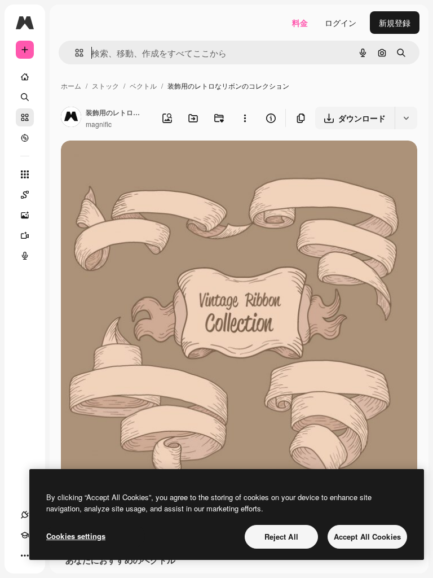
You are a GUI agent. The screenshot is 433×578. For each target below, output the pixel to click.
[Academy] (25, 535)
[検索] (25, 97)
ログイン (340, 22)
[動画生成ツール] (25, 235)
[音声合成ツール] (25, 256)
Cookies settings (75, 536)
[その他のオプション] (244, 118)
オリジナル (138, 162)
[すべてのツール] (25, 174)
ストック (105, 85)
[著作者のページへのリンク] (71, 118)
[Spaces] (25, 195)
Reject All (281, 536)
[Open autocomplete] (74, 53)
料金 (300, 22)
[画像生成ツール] (25, 215)
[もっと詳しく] (25, 138)
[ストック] (25, 117)
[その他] (25, 555)
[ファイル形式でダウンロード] (406, 118)
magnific (99, 124)
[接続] (25, 515)
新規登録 (394, 22)
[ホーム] (25, 77)
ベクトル (143, 85)
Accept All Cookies (367, 536)
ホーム (71, 85)
